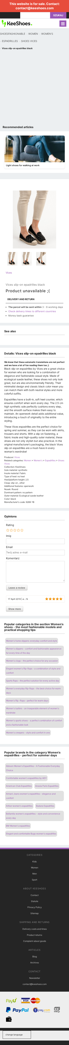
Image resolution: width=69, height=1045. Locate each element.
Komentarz (12, 558)
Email (9, 547)
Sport (34, 879)
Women (34, 867)
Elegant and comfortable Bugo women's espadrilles (31, 833)
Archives (34, 962)
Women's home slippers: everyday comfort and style (31, 640)
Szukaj (58, 15)
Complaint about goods (34, 941)
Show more (14, 608)
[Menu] (62, 23)
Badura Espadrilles (45, 806)
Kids (34, 861)
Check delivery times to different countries (32, 311)
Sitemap (34, 913)
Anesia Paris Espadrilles (47, 786)
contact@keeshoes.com (35, 8)
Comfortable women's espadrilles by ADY (26, 778)
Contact (35, 895)
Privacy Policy (34, 907)
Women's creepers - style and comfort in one (28, 732)
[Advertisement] (34, 88)
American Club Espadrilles (19, 786)
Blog (34, 956)
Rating (10, 525)
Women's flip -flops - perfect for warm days (27, 700)
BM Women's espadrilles (18, 825)
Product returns (34, 935)
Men (34, 873)
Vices (9, 272)
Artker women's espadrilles (19, 806)
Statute (34, 901)
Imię (8, 536)
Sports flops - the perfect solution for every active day (32, 680)
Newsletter (34, 978)
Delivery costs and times (34, 929)
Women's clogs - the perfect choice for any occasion (32, 660)
